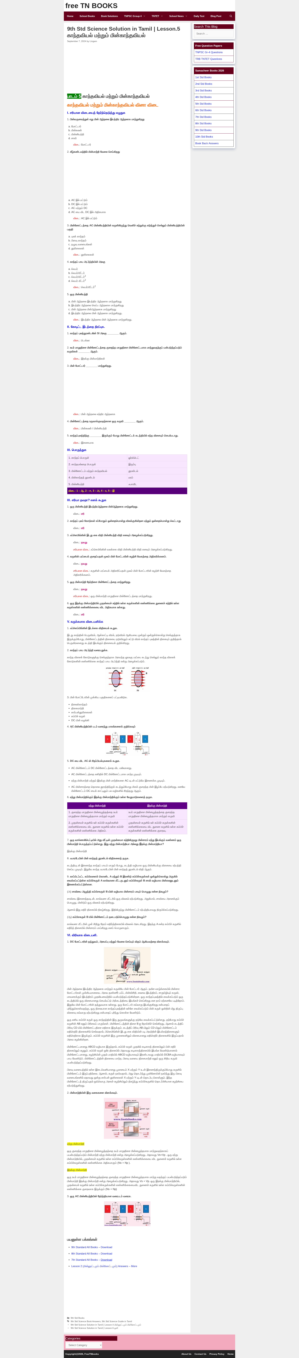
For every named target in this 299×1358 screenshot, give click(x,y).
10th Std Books (204, 136)
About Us (186, 1354)
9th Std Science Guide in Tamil (117, 1321)
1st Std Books (203, 77)
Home (70, 16)
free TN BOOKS (91, 6)
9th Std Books (77, 1318)
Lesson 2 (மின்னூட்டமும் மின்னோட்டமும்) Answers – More (104, 1266)
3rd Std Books (203, 90)
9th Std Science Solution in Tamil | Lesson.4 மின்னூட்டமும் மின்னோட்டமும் (106, 1324)
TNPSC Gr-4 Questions (209, 52)
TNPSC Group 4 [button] (133, 16)
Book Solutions (109, 16)
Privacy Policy (216, 1354)
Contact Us (200, 1354)
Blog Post (216, 16)
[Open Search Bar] (231, 16)
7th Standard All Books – (91, 1259)
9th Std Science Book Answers (86, 1321)
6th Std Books (203, 110)
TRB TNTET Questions (208, 59)
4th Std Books (203, 97)
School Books (87, 16)
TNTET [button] (155, 16)
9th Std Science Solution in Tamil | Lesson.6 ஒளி (94, 1328)
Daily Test (199, 16)
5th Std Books (203, 103)
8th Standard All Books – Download (91, 1253)
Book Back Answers (207, 143)
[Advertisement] (127, 67)
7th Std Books (203, 116)
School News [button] (176, 16)
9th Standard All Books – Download (91, 1247)
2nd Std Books (203, 83)
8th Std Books (203, 123)
